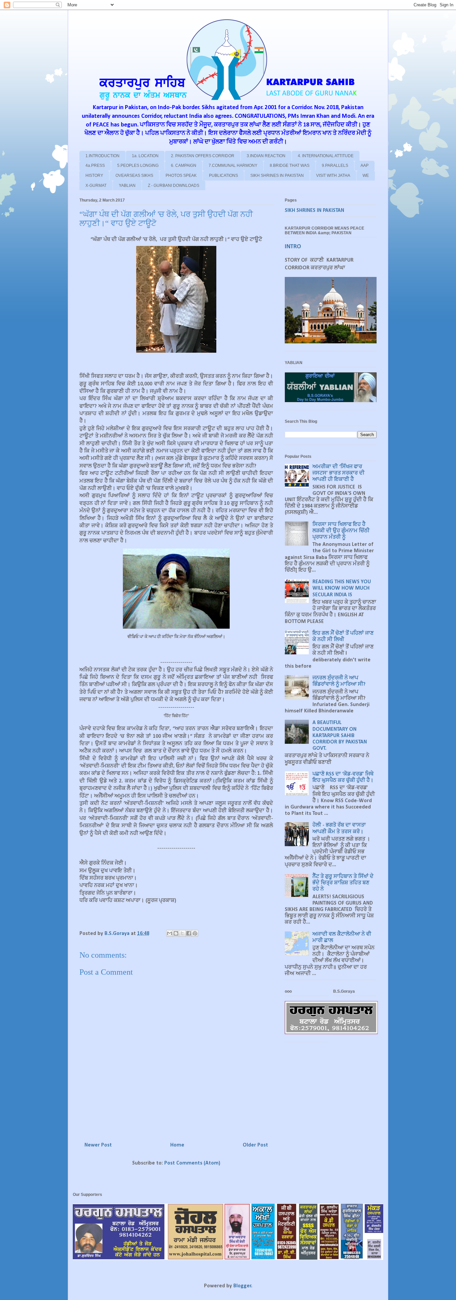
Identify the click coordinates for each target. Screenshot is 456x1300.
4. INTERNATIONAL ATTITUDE (326, 155)
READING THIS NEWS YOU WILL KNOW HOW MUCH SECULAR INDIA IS (341, 588)
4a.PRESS (95, 165)
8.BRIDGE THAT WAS (289, 165)
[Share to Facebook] (188, 933)
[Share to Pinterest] (195, 933)
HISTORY (94, 175)
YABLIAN (127, 185)
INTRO (293, 247)
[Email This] (169, 933)
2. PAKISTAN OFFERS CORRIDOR (202, 155)
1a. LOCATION (145, 155)
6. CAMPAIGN (183, 165)
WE (366, 175)
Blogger (242, 1286)
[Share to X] (182, 933)
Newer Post (98, 1145)
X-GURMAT (95, 185)
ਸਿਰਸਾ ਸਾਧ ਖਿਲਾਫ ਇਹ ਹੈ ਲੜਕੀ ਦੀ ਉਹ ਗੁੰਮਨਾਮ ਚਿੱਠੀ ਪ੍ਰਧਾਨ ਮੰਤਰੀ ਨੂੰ (341, 531)
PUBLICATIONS (223, 175)
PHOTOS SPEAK (181, 175)
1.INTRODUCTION (102, 155)
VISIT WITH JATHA (333, 175)
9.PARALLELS (335, 165)
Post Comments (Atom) (192, 1163)
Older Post (255, 1145)
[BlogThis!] (176, 933)
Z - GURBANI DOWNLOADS (173, 185)
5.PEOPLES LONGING (138, 165)
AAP (365, 165)
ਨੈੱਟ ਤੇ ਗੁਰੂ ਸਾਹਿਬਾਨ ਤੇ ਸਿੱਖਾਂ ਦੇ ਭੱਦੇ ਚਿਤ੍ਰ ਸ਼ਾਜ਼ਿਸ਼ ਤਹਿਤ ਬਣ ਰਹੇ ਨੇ (343, 883)
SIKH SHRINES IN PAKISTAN (277, 175)
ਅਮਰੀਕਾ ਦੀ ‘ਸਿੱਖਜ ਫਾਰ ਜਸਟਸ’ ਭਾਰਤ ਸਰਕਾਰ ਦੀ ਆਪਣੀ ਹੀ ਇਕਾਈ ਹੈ (338, 473)
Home (177, 1145)
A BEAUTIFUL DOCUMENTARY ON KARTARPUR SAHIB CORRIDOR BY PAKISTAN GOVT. (339, 735)
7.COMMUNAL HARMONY (233, 165)
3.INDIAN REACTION (266, 155)
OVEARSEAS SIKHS (134, 175)
